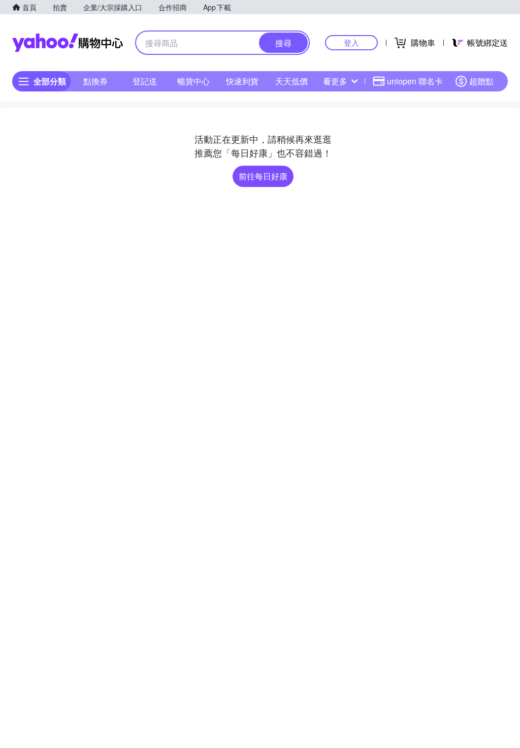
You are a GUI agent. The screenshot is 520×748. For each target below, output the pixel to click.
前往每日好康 (263, 176)
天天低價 (291, 81)
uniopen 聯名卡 (415, 81)
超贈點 (481, 81)
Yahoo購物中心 (67, 42)
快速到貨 (242, 81)
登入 (351, 42)
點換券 (95, 81)
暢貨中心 (193, 81)
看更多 (335, 81)
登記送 (145, 81)
